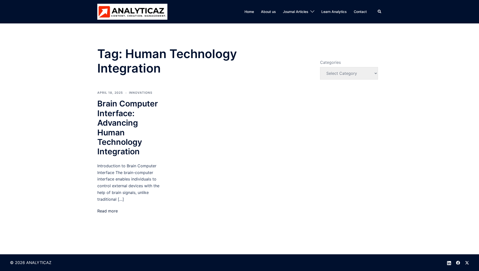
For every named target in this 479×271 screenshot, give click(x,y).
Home (249, 11)
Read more (107, 210)
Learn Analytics (334, 11)
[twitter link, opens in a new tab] (467, 262)
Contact (360, 11)
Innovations (140, 92)
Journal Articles (295, 11)
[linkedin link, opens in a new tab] (449, 262)
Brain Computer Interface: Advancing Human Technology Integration (127, 127)
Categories (330, 62)
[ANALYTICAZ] (132, 11)
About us (268, 11)
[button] (380, 12)
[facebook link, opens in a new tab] (458, 262)
